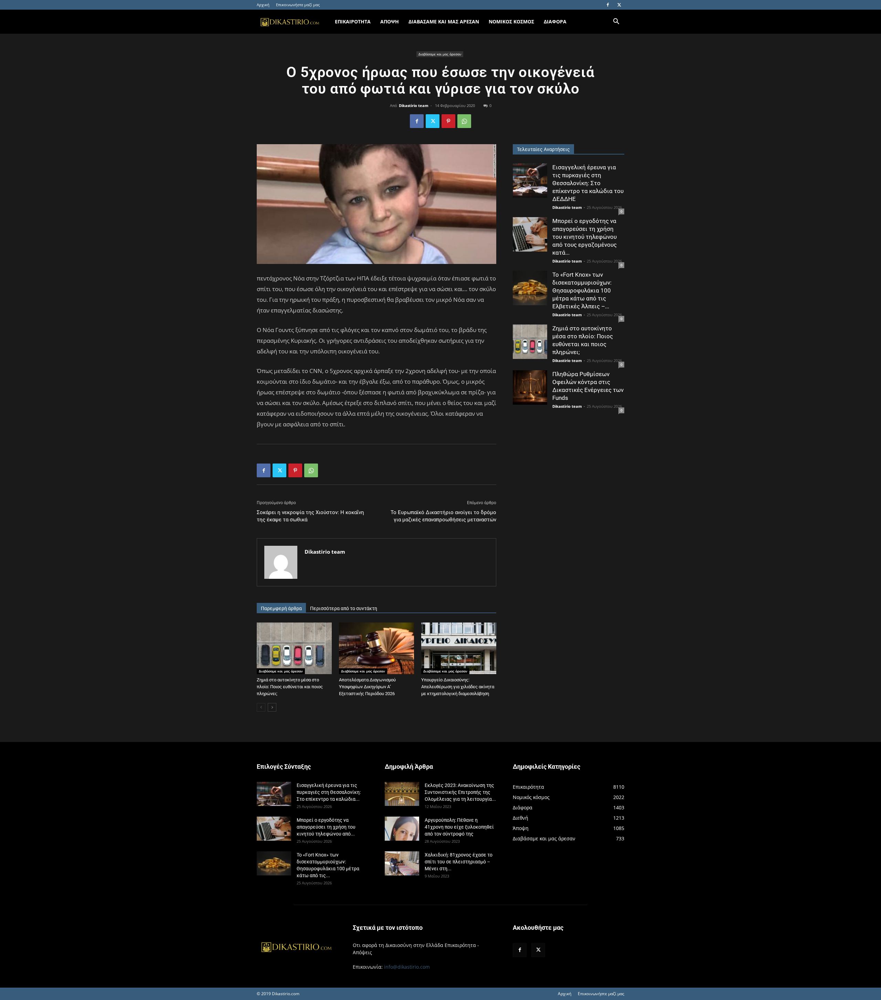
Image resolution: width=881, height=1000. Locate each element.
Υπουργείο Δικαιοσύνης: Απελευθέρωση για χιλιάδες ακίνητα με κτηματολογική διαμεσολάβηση (457, 686)
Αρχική (263, 4)
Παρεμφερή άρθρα (281, 608)
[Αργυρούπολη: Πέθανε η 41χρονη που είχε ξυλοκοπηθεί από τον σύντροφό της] (402, 829)
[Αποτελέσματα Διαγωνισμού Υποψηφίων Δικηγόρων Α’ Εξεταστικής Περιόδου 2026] (376, 648)
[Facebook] (608, 5)
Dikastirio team (413, 105)
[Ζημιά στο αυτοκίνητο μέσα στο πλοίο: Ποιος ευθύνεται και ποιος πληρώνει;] (294, 648)
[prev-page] (261, 707)
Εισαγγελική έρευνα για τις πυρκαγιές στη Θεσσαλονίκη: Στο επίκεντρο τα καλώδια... (329, 792)
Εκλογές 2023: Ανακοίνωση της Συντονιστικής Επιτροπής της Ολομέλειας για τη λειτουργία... (460, 792)
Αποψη (389, 21)
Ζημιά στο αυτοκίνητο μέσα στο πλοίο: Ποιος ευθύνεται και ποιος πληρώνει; (290, 686)
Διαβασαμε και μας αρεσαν (443, 21)
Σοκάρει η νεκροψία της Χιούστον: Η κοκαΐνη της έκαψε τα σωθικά (310, 516)
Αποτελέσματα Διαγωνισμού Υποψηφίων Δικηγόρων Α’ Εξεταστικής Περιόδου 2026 (367, 686)
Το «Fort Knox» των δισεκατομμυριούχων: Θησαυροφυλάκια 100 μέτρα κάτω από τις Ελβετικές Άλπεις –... (582, 290)
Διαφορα (555, 21)
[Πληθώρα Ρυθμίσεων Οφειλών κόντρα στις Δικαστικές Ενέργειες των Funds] (530, 387)
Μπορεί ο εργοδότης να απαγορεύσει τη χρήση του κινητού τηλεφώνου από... (326, 827)
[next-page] (272, 707)
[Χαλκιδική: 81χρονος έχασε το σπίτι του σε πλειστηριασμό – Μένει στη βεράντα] (402, 863)
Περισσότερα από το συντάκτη (343, 608)
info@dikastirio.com (407, 967)
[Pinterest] (448, 121)
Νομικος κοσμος (511, 21)
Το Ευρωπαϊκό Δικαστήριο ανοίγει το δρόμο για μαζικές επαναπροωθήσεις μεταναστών (443, 516)
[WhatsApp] (464, 121)
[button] (616, 22)
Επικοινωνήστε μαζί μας (298, 4)
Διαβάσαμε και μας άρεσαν (439, 54)
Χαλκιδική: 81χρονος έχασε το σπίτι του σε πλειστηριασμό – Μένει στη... (458, 861)
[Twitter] (619, 5)
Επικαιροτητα (353, 21)
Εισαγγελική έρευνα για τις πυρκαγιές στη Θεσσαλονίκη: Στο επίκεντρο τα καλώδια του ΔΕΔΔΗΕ (588, 183)
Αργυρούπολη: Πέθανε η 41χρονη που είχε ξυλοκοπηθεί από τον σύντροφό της (459, 827)
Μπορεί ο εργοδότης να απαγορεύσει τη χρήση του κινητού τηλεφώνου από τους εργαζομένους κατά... (584, 236)
